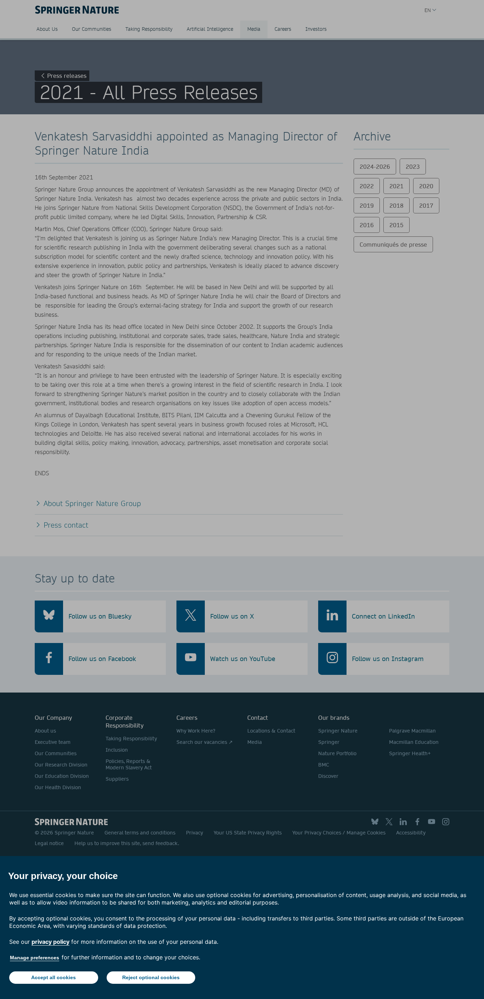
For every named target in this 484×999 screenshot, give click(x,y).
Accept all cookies (53, 977)
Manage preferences (34, 957)
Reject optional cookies (151, 977)
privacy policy (50, 941)
